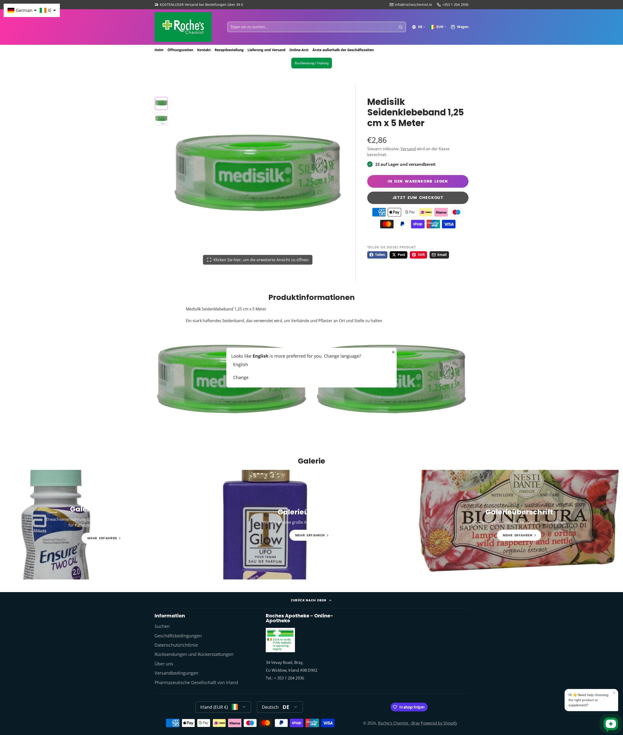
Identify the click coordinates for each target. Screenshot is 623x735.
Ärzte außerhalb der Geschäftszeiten (343, 49)
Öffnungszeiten (180, 49)
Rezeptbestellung (229, 49)
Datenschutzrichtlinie (176, 645)
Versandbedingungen (176, 673)
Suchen (162, 626)
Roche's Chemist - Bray (399, 723)
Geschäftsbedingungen (178, 636)
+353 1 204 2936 (455, 4)
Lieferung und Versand (266, 49)
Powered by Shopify (439, 723)
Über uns (164, 664)
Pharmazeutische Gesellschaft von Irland (196, 682)
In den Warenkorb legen (418, 181)
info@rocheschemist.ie (413, 4)
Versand (408, 148)
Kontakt (204, 49)
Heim (159, 49)
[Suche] (400, 27)
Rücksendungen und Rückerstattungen (194, 654)
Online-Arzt (299, 49)
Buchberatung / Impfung (312, 63)
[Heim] (183, 27)
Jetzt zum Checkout (417, 197)
